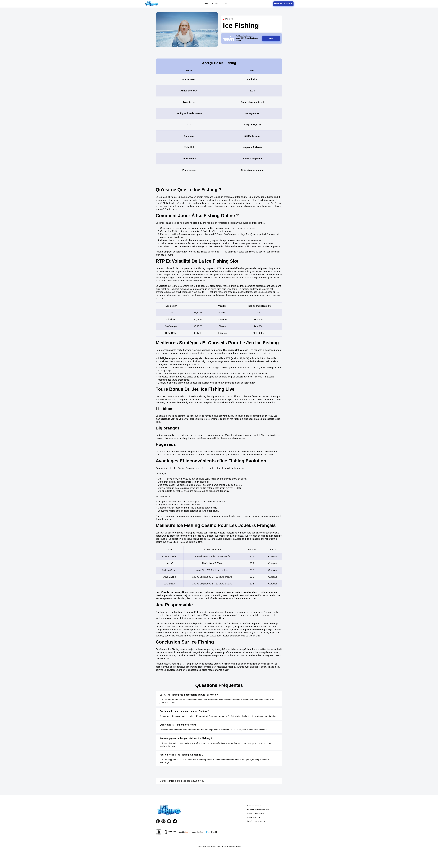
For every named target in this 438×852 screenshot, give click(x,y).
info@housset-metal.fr (256, 821)
